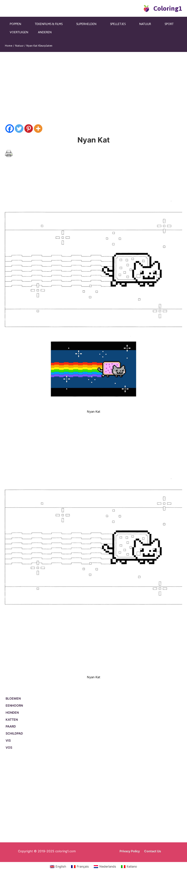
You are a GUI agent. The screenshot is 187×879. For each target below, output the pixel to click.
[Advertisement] (93, 797)
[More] (38, 128)
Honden (12, 712)
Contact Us (152, 851)
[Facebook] (9, 128)
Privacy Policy (130, 851)
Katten (12, 719)
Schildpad (14, 733)
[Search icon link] (138, 8)
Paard (11, 726)
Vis (8, 740)
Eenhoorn (14, 705)
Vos (9, 747)
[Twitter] (19, 128)
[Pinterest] (28, 128)
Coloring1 (167, 8)
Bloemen (13, 698)
